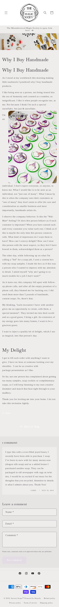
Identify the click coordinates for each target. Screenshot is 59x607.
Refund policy (49, 598)
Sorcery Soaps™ (17, 598)
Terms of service (30, 603)
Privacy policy (15, 603)
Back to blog (31, 426)
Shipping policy (46, 603)
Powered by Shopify (33, 598)
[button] (6, 12)
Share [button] (8, 413)
